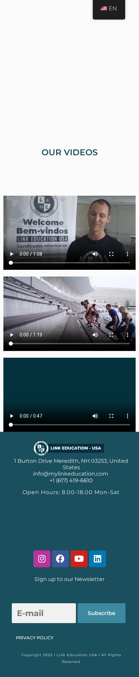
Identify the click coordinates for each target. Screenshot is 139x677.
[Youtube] (79, 558)
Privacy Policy (34, 637)
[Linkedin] (97, 558)
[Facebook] (60, 558)
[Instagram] (41, 558)
